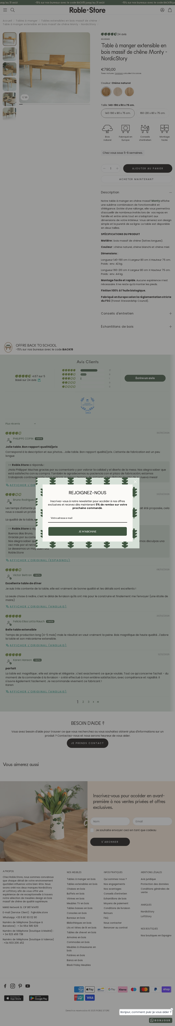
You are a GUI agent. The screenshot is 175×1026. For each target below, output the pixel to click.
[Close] (135, 482)
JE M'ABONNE (87, 531)
